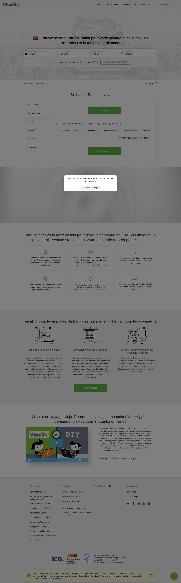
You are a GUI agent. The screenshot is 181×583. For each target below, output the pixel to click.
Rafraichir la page (90, 188)
